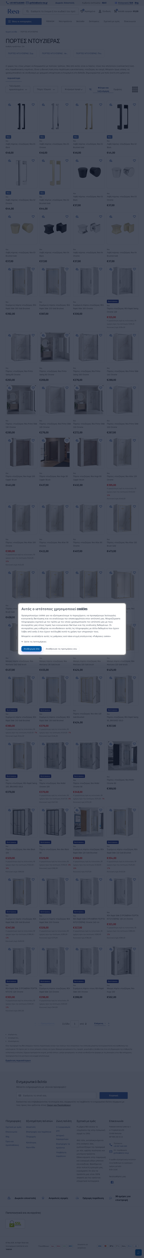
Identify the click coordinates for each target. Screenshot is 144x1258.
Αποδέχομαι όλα (31, 648)
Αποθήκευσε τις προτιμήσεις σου (61, 648)
